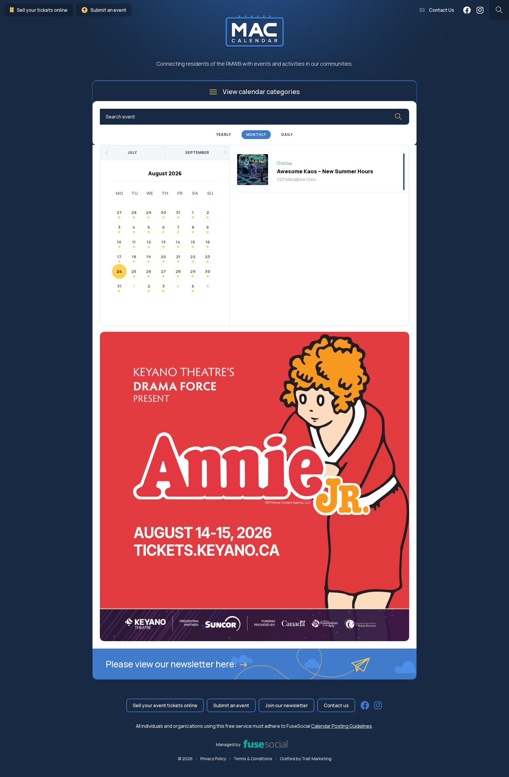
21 (178, 256)
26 (148, 271)
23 (207, 256)
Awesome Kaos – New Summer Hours (325, 171)
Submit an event (108, 10)
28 (134, 212)
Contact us (336, 705)
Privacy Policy (213, 758)
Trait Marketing (316, 758)
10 (119, 242)
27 (119, 212)
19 (148, 256)
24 (119, 271)
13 (163, 242)
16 (208, 242)
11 (134, 242)
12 (149, 242)
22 (193, 256)
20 (163, 256)
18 (134, 256)
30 (163, 212)
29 (149, 212)
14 (178, 242)
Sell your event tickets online (165, 705)
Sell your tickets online (42, 10)
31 (178, 212)
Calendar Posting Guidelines (341, 726)
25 (134, 271)
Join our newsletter (286, 705)
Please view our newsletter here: (171, 664)
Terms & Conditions (253, 758)
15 (193, 242)
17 (119, 256)
